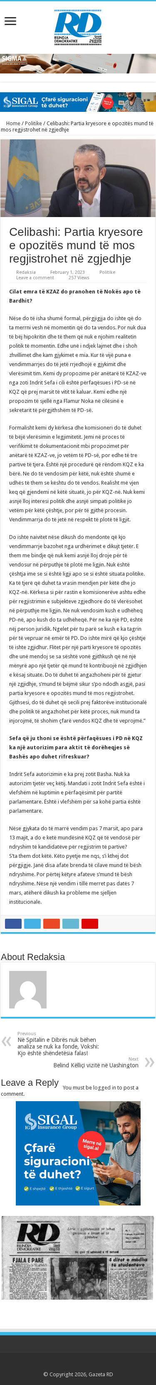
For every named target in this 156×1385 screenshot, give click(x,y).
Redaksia (26, 272)
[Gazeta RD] (78, 26)
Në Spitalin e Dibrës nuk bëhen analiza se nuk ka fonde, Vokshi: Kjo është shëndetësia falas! (58, 1043)
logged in (104, 1087)
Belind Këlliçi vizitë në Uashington (96, 1062)
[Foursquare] (94, 1365)
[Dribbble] (86, 1365)
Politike (33, 123)
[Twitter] (70, 1365)
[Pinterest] (78, 1365)
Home (12, 123)
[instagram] (102, 1365)
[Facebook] (62, 1365)
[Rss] (54, 1365)
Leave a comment (35, 278)
